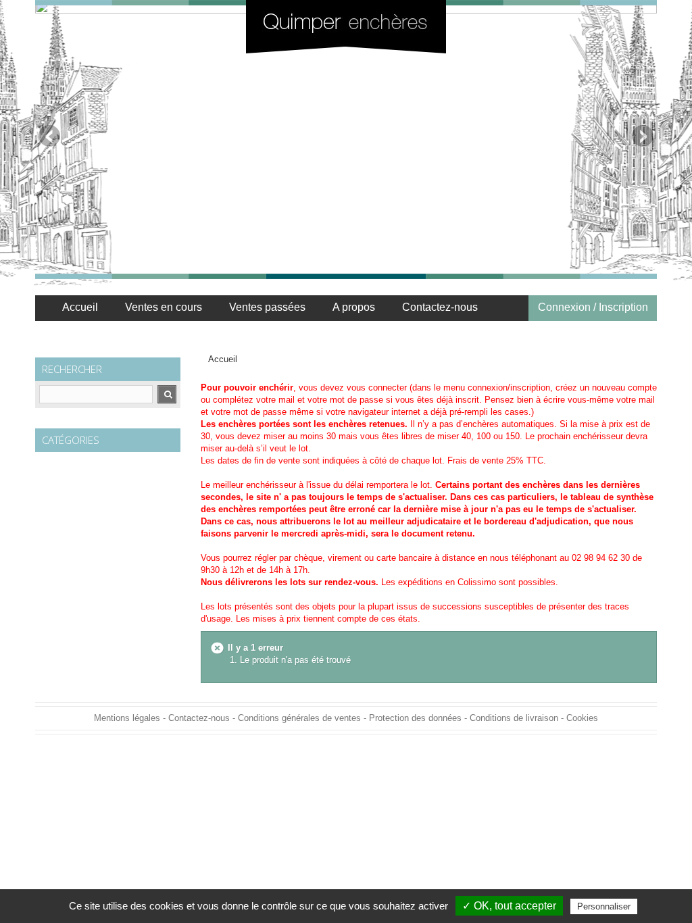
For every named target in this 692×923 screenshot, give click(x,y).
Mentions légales (127, 718)
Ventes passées (267, 307)
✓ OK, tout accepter (509, 906)
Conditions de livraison (514, 718)
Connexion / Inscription (593, 307)
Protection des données (415, 718)
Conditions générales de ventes (299, 718)
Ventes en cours (163, 307)
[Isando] (346, 26)
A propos (353, 307)
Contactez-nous (440, 307)
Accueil (80, 307)
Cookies (582, 718)
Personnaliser (604, 906)
